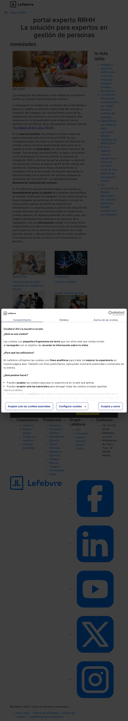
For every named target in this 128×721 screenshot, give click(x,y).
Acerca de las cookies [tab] (106, 319)
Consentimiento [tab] (22, 319)
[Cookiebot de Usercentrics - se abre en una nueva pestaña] (110, 313)
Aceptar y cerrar (110, 406)
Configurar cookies (70, 406)
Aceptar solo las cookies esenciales (29, 406)
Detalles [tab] (64, 319)
